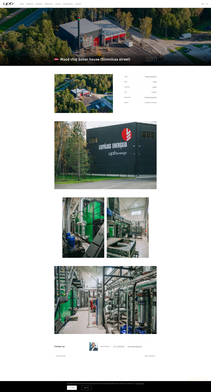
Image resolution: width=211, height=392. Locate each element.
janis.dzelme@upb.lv (135, 346)
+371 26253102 (118, 346)
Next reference (150, 356)
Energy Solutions (151, 97)
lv (207, 4)
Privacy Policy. (140, 383)
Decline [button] (86, 388)
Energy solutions (151, 77)
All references (61, 356)
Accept (72, 388)
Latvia (154, 87)
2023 (155, 82)
